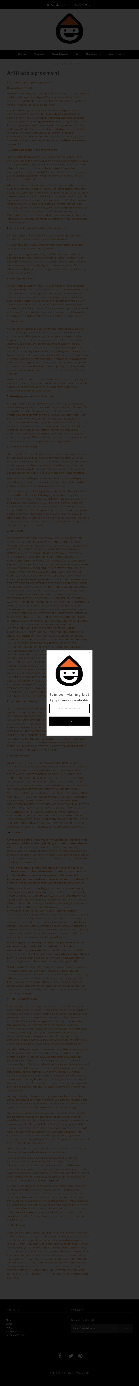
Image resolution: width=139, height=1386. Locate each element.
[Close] (89, 653)
